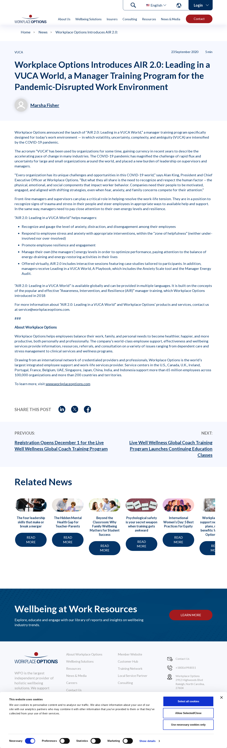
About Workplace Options (84, 654)
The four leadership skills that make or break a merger (31, 522)
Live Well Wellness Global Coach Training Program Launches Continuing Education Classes (170, 449)
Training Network (130, 668)
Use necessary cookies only (188, 724)
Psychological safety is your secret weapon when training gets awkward (141, 524)
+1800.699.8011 (186, 667)
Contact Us (74, 690)
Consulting (130, 19)
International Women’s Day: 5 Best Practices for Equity (178, 522)
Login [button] (198, 5)
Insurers (112, 19)
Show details (147, 740)
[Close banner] (221, 697)
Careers (71, 683)
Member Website (130, 654)
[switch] (65, 741)
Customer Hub (128, 661)
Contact (199, 19)
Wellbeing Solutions (88, 19)
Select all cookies (188, 701)
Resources (149, 19)
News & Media (170, 19)
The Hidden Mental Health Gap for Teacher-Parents (68, 522)
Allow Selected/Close (188, 713)
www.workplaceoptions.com (68, 384)
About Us (64, 19)
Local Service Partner (132, 676)
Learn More (191, 615)
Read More (31, 539)
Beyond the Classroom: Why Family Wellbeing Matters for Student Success (105, 526)
